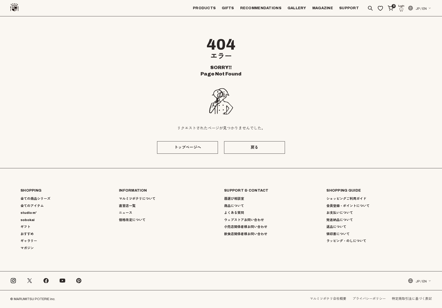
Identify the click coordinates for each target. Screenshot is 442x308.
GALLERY (297, 8)
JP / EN (421, 8)
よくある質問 (234, 213)
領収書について (338, 234)
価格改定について (132, 220)
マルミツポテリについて (137, 199)
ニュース (125, 213)
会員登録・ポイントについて (348, 206)
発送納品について (339, 220)
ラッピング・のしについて (346, 241)
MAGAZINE (322, 8)
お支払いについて (339, 213)
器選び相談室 (234, 199)
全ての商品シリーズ (35, 199)
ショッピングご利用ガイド (346, 199)
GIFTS (228, 8)
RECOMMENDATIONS (260, 8)
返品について (336, 227)
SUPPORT (349, 8)
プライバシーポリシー (369, 299)
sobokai (27, 220)
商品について (234, 206)
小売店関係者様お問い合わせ (245, 227)
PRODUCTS (204, 8)
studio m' (28, 213)
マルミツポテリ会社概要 (328, 299)
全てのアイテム (32, 206)
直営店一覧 (127, 206)
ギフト (25, 227)
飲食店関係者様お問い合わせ (245, 234)
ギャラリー (28, 241)
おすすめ (27, 234)
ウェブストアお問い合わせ (244, 220)
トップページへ (187, 147)
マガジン (27, 248)
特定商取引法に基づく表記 (412, 299)
